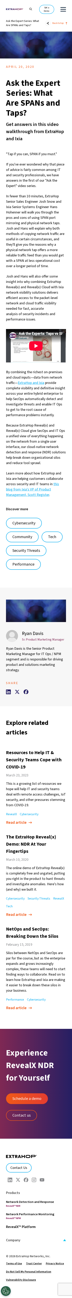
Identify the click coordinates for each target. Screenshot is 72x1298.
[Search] (28, 8)
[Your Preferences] (6, 1291)
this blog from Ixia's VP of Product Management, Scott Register (32, 489)
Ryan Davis (32, 633)
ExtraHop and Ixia (31, 382)
